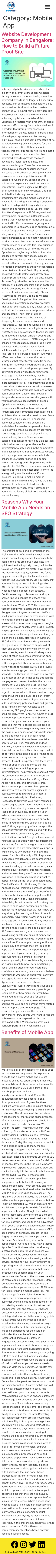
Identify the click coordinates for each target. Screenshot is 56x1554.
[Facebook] (14, 1544)
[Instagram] (23, 1544)
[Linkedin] (41, 1544)
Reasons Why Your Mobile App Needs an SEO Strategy (25, 507)
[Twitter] (32, 1544)
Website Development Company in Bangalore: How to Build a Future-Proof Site (27, 43)
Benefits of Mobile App (27, 1032)
